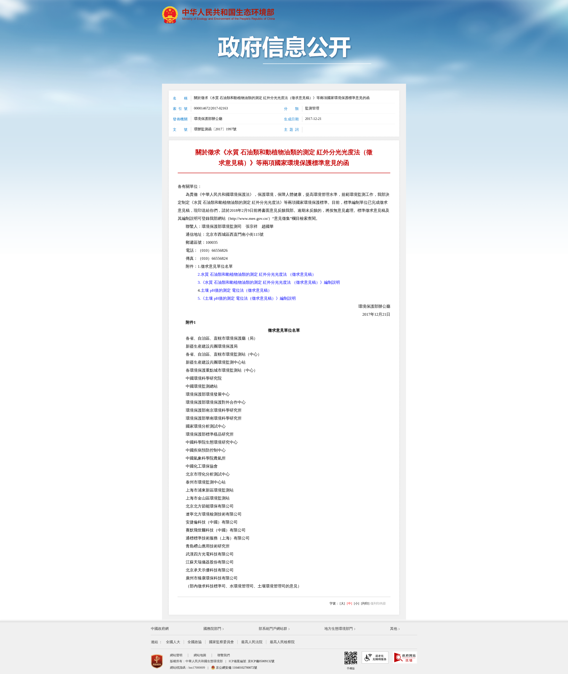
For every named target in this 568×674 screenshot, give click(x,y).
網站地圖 (200, 655)
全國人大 (173, 642)
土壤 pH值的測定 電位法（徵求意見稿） (236, 290)
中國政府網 (160, 628)
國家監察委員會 (221, 642)
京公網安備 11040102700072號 (236, 667)
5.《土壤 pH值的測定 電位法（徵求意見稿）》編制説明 (247, 298)
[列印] (365, 603)
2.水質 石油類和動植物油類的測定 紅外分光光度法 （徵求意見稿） (257, 274)
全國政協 (194, 642)
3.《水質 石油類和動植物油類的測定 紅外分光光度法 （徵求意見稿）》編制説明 (269, 282)
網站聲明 (176, 655)
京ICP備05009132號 (261, 661)
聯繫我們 (223, 655)
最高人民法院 (251, 642)
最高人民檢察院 (282, 642)
